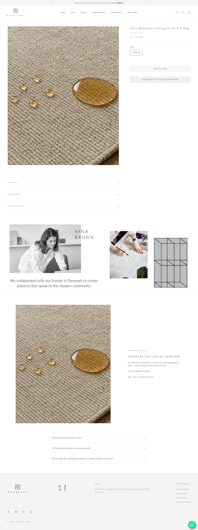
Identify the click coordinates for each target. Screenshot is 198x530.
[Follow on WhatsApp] (31, 511)
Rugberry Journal (183, 489)
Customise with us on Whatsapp (160, 79)
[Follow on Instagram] (15, 511)
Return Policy (181, 497)
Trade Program (116, 12)
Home (62, 12)
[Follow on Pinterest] (23, 511)
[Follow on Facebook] (8, 511)
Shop (73, 12)
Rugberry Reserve (98, 12)
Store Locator (133, 12)
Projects (83, 12)
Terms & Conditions (184, 502)
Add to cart (160, 68)
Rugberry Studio (136, 33)
